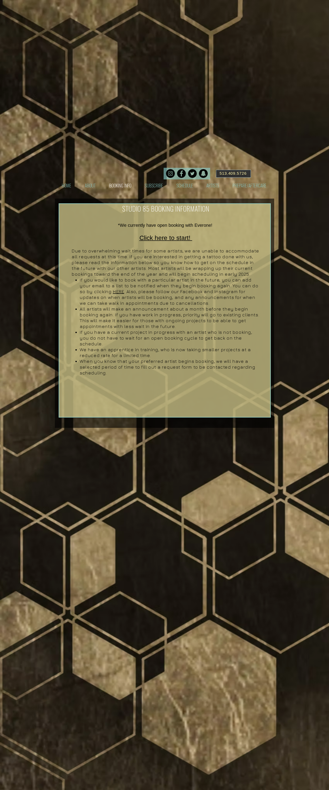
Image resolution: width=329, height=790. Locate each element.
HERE (118, 291)
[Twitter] (192, 173)
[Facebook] (181, 173)
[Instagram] (170, 173)
